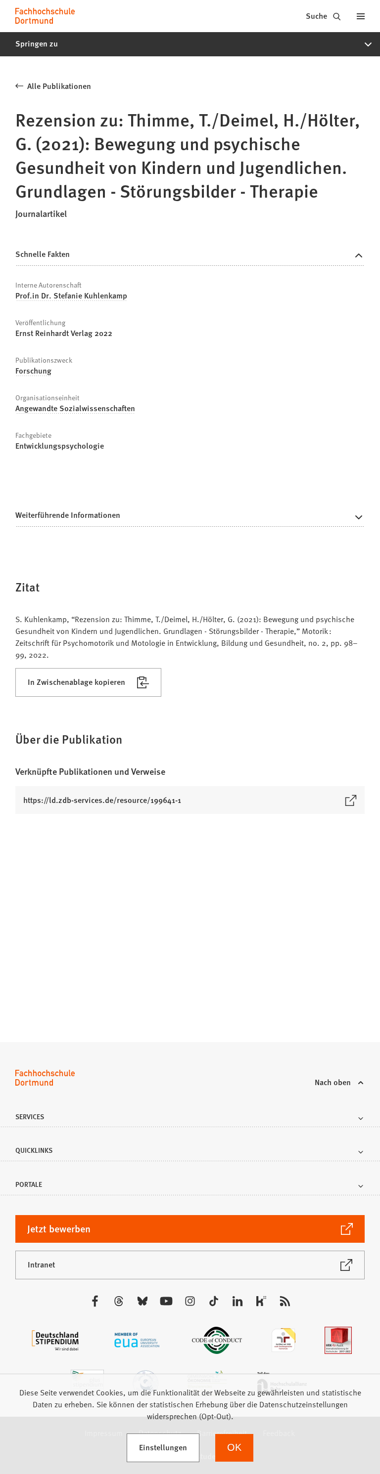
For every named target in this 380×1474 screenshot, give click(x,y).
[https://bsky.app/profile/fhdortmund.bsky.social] (142, 1301)
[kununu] (261, 1301)
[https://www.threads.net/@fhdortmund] (119, 1301)
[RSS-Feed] (285, 1301)
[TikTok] (214, 1301)
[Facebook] (95, 1301)
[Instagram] (190, 1301)
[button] (190, 44)
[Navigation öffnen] (361, 16)
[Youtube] (166, 1301)
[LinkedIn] (237, 1301)
